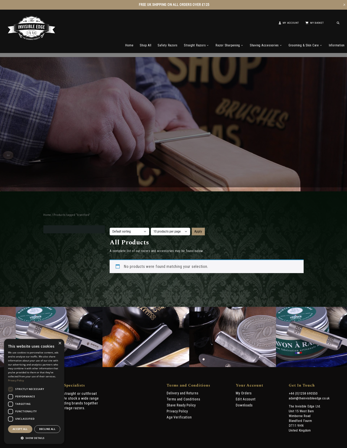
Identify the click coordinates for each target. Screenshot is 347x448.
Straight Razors (195, 45)
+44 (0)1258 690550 (303, 393)
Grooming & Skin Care (304, 45)
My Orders (244, 393)
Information (337, 45)
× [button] (59, 343)
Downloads (244, 405)
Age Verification (179, 417)
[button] (34, 438)
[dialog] (34, 391)
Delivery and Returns (182, 393)
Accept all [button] (20, 429)
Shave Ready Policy (181, 405)
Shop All (145, 45)
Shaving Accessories (264, 45)
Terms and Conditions (183, 399)
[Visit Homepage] (31, 39)
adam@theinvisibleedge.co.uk (309, 398)
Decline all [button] (47, 429)
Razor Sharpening (227, 45)
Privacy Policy (177, 411)
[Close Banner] (344, 5)
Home (129, 45)
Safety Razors (168, 45)
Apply (198, 231)
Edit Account (245, 399)
